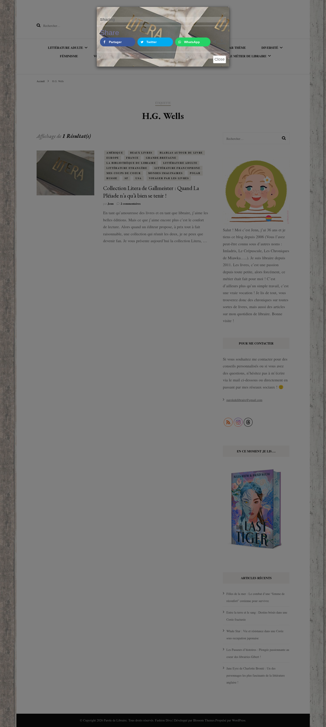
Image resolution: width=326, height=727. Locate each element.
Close (219, 59)
